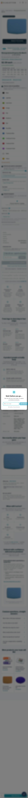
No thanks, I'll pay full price (14, 406)
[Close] (25, 390)
